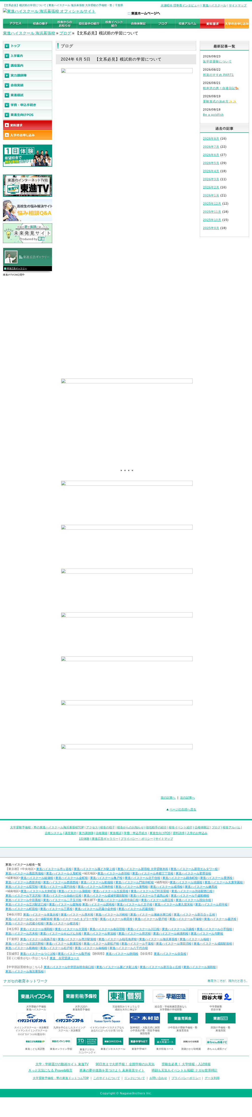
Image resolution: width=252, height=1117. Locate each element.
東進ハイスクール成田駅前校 (213, 943)
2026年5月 (211, 163)
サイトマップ (238, 5)
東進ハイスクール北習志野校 (24, 943)
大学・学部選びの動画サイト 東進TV (62, 1064)
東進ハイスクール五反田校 (110, 891)
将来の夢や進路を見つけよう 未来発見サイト (111, 1070)
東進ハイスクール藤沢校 (220, 919)
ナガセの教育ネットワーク (25, 981)
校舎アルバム (231, 827)
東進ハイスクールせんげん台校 (60, 933)
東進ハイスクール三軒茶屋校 (150, 891)
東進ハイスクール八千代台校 (129, 948)
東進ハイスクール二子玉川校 (62, 900)
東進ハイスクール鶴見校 (116, 919)
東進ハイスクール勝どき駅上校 (94, 869)
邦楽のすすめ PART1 (218, 75)
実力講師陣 (86, 833)
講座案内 (71, 833)
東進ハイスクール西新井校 (23, 882)
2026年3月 (211, 179)
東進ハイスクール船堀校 (97, 882)
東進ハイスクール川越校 (178, 929)
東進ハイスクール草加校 (100, 933)
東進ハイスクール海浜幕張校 (158, 939)
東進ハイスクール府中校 (211, 904)
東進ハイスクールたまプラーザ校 (75, 919)
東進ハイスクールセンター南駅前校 (29, 919)
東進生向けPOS (160, 833)
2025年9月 (211, 228)
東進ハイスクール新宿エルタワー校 (194, 869)
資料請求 (179, 833)
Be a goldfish (213, 114)
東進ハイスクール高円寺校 (58, 886)
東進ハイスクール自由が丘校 (62, 895)
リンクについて (134, 1078)
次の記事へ (187, 797)
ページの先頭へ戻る (183, 809)
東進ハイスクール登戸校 (151, 919)
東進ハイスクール (214, 5)
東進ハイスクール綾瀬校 (37, 878)
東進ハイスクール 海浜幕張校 (29, 33)
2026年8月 (211, 138)
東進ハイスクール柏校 (194, 939)
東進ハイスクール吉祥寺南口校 (118, 900)
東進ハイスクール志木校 (21, 933)
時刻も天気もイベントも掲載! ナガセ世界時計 (185, 1070)
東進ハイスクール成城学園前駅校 (106, 895)
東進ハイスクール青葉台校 (41, 914)
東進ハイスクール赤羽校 (113, 873)
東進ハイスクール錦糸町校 (180, 878)
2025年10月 (212, 220)
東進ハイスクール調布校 (98, 904)
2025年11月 (212, 212)
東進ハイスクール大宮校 (71, 929)
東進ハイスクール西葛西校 (61, 882)
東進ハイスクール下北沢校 (23, 895)
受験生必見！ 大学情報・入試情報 (186, 1064)
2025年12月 (212, 203)
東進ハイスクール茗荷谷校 (193, 873)
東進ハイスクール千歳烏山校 (149, 895)
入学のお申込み (197, 833)
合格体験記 (202, 827)
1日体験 (84, 838)
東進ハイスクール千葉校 (137, 943)
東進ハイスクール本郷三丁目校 (152, 873)
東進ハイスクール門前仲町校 (134, 882)
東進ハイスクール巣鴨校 (131, 886)
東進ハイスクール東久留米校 (174, 904)
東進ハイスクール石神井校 (95, 886)
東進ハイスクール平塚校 (185, 919)
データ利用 (212, 1078)
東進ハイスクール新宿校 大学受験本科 (142, 869)
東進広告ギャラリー (17, 268)
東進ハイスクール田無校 (65, 904)
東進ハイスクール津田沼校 (173, 943)
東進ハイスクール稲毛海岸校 (117, 939)
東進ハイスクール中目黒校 (23, 900)
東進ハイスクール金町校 (71, 878)
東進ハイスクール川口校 (143, 929)
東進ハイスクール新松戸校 (101, 943)
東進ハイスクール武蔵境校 (136, 909)
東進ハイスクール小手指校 (214, 929)
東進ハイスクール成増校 (166, 886)
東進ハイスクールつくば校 (38, 953)
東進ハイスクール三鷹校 (56, 909)
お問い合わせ (158, 1078)
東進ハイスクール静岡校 (122, 953)
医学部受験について (217, 61)
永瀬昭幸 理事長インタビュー (180, 5)
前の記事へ (168, 797)
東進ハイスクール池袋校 (186, 882)
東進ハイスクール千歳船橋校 (190, 895)
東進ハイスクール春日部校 (107, 929)
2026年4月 (211, 171)
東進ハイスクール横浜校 (62, 923)
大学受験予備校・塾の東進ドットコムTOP (61, 1078)
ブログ (65, 33)
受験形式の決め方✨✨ (219, 101)
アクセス (92, 827)
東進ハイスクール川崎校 (111, 914)
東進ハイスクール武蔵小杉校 (24, 923)
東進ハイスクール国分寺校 (193, 900)
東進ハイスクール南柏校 (91, 948)
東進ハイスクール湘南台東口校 (151, 914)
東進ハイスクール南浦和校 (171, 933)
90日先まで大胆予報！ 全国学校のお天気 (125, 1064)
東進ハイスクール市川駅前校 (77, 939)
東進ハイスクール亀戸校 (106, 878)
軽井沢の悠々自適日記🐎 (221, 88)
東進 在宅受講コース (64, 958)
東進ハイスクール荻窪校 (21, 886)
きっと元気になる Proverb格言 (50, 1070)
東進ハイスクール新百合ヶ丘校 (194, 914)
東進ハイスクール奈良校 (170, 953)
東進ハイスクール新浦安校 (63, 943)
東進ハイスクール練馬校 (201, 886)
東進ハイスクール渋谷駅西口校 (192, 891)
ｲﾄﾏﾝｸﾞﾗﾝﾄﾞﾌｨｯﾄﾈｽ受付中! (32, 1034)
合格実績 (102, 833)
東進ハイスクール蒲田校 (74, 891)
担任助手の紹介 (156, 827)
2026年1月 (211, 195)
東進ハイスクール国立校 (157, 900)
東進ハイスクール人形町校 (63, 873)
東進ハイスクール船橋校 (21, 948)
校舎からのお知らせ (130, 827)
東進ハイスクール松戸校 (56, 948)
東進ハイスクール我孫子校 (38, 939)
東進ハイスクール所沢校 (134, 933)
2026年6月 (211, 155)
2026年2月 (211, 187)
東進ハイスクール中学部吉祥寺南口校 (69, 967)
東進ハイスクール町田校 (21, 909)
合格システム (54, 833)
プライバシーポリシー (186, 1078)
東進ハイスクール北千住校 (142, 878)
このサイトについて (106, 1078)
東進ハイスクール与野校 (207, 933)
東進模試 (116, 833)
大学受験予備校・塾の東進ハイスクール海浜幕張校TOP (47, 827)
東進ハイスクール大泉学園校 (224, 882)
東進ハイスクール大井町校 (38, 891)
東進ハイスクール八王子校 (134, 904)
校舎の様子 (107, 827)
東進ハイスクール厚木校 (77, 914)
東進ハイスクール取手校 (74, 953)
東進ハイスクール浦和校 (36, 929)
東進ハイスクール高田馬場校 (24, 873)
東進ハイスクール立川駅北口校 (26, 904)
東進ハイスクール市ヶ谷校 (54, 869)
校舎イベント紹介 (180, 827)
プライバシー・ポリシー (137, 838)
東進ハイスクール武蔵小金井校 (95, 909)
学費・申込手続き (135, 833)
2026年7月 (211, 146)
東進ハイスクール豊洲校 (216, 878)
